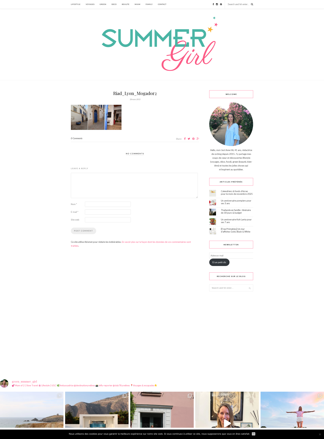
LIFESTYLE (75, 4)
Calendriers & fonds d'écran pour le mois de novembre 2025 (237, 192)
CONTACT (162, 4)
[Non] (319, 434)
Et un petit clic (219, 262)
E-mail (74, 212)
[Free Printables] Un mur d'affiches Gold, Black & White (235, 230)
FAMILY (149, 4)
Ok (253, 434)
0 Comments (76, 138)
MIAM (137, 4)
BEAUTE (125, 4)
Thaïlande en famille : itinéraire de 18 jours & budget (236, 211)
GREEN (103, 4)
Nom (74, 204)
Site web (75, 219)
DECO (114, 4)
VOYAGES (90, 4)
